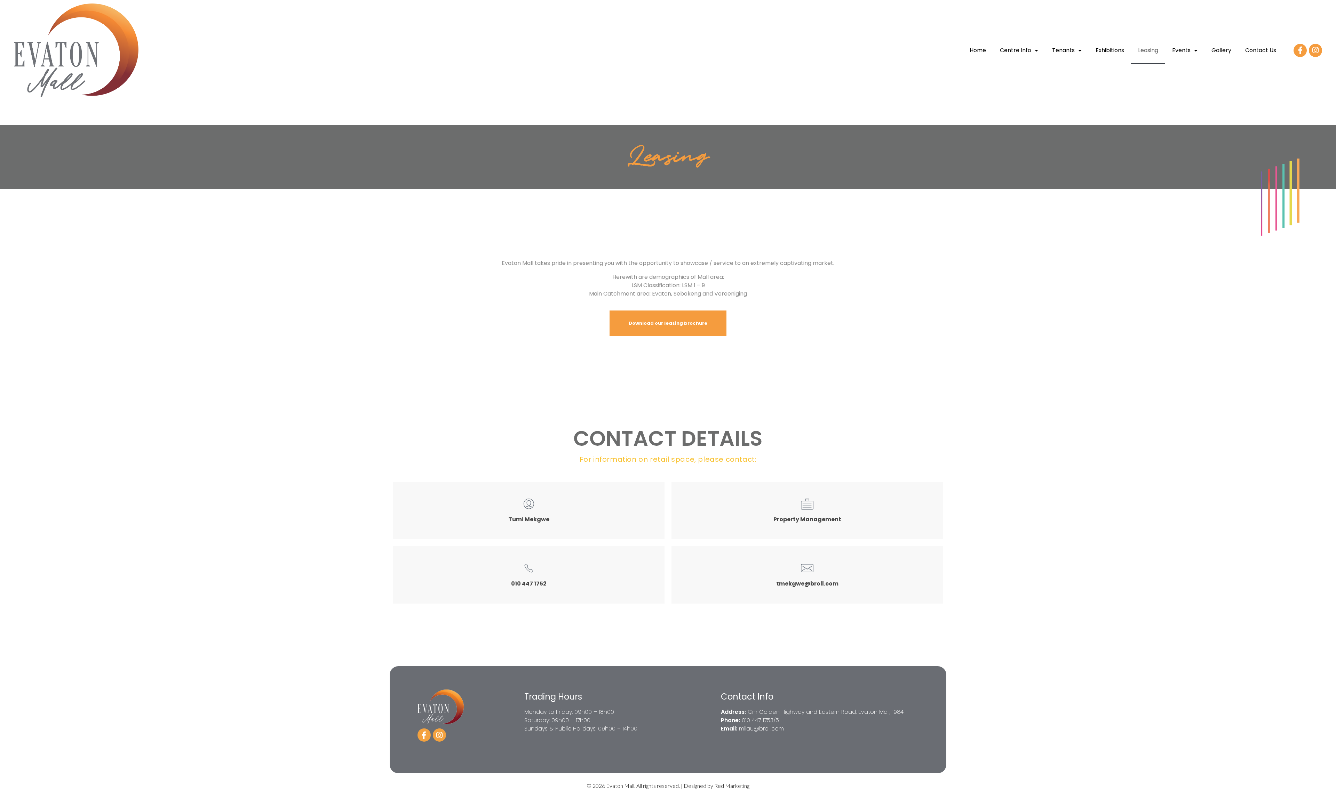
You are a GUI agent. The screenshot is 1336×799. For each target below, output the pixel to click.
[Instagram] (1315, 50)
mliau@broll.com (761, 729)
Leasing (1148, 50)
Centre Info (1015, 50)
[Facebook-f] (1300, 50)
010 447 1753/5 (760, 720)
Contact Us (1260, 50)
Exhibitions (1110, 50)
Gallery (1221, 50)
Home (978, 50)
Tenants (1063, 50)
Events (1181, 50)
